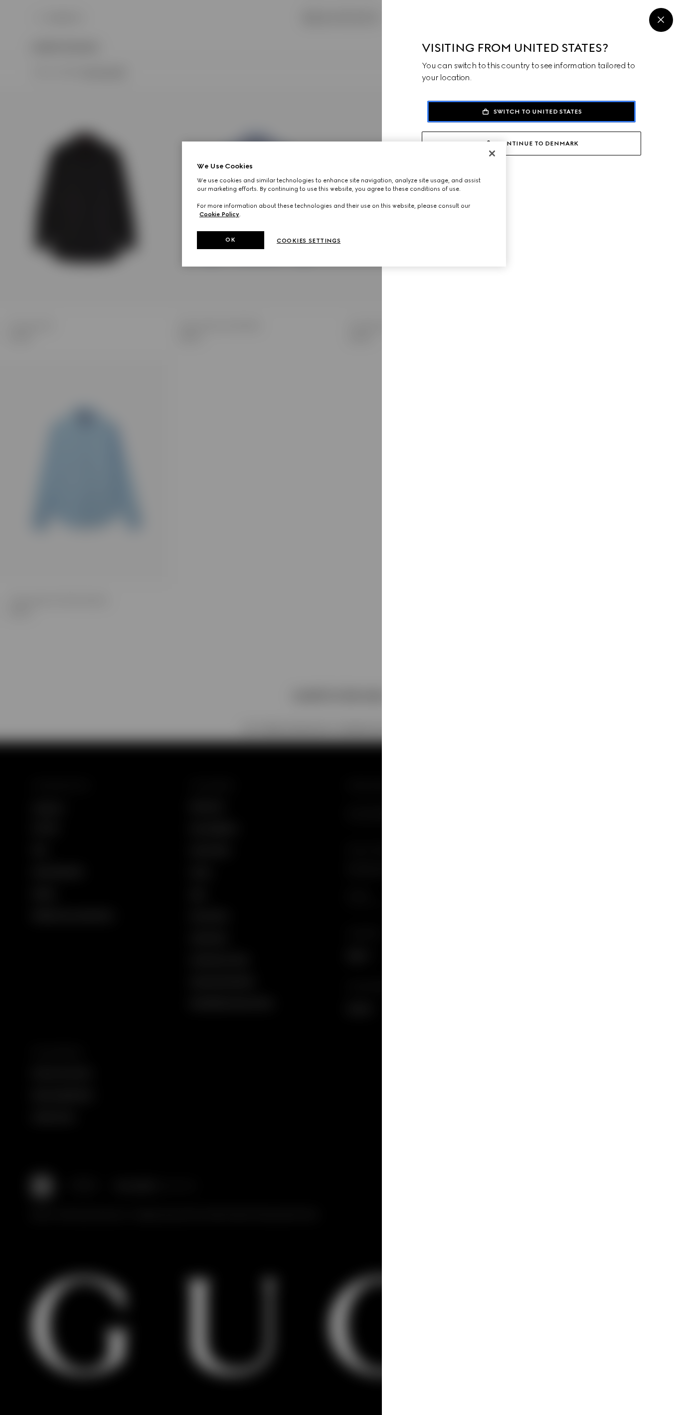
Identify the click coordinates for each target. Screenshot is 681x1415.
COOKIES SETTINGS (308, 240)
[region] (344, 204)
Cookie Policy (219, 214)
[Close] (661, 20)
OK (230, 239)
